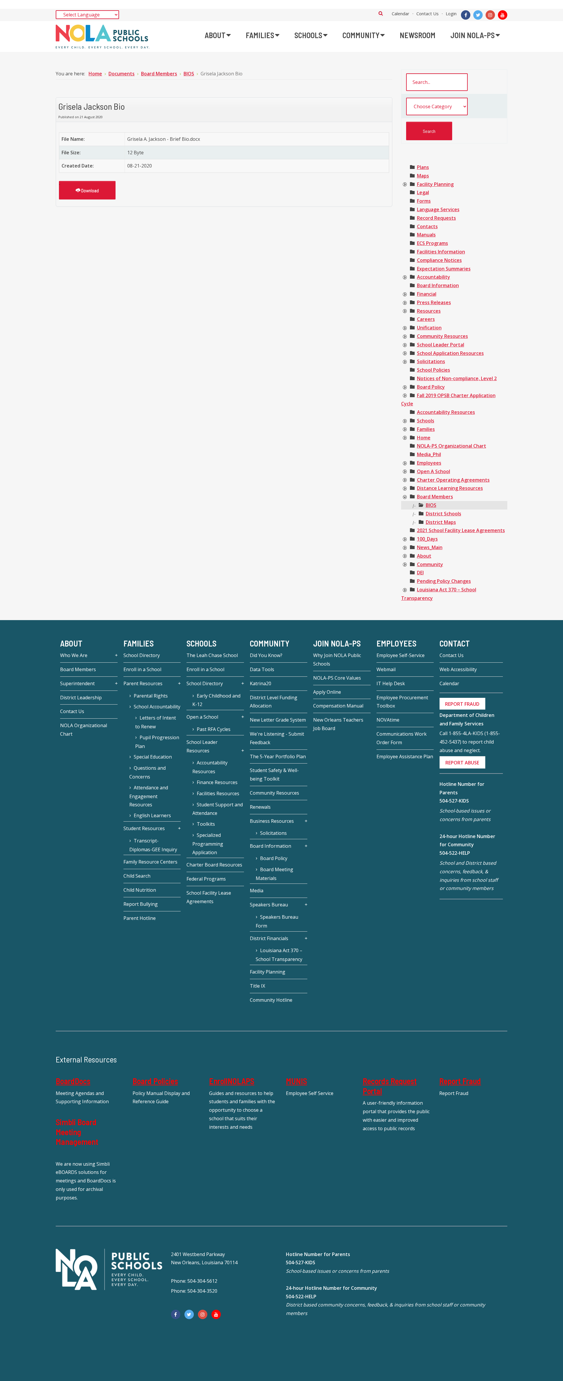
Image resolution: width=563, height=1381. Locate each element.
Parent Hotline (139, 918)
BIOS (431, 505)
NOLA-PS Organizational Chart (451, 446)
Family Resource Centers (150, 862)
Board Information (438, 285)
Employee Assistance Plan (405, 756)
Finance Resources (217, 782)
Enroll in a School (142, 669)
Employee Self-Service (401, 655)
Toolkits (206, 824)
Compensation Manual (338, 706)
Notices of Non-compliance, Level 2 (457, 378)
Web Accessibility (458, 669)
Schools (425, 420)
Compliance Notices (439, 260)
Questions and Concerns (147, 772)
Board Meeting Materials (274, 873)
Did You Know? (266, 655)
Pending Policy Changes (444, 581)
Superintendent (77, 683)
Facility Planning (435, 184)
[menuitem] (217, 35)
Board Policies (155, 1081)
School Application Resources (450, 353)
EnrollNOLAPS (231, 1081)
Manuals (426, 234)
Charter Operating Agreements (453, 480)
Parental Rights (151, 696)
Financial (426, 294)
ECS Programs (432, 243)
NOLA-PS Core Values (337, 678)
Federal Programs (206, 879)
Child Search (136, 876)
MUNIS (296, 1081)
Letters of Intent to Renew (155, 722)
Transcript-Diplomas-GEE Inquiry (153, 845)
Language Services (438, 209)
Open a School (202, 717)
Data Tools (262, 669)
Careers (426, 319)
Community (430, 564)
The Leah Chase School (212, 655)
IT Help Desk (391, 683)
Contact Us (427, 13)
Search (381, 13)
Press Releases (434, 302)
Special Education (153, 757)
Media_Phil (429, 454)
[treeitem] (423, 167)
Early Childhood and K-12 (216, 700)
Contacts (427, 226)
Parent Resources (142, 683)
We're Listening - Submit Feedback (277, 738)
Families (426, 429)
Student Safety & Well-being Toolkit (274, 774)
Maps (423, 175)
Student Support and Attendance (217, 809)
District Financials (269, 938)
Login (451, 13)
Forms (424, 201)
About (424, 556)
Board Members (435, 496)
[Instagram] (490, 15)
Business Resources (272, 821)
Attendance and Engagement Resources (148, 796)
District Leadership (81, 697)
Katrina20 (260, 683)
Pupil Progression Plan (157, 741)
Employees (429, 463)
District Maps (441, 522)
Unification (429, 327)
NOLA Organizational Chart (83, 729)
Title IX (257, 986)
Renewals (260, 807)
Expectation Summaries (444, 268)
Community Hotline (271, 1000)
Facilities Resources (218, 793)
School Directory (141, 655)
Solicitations (431, 361)
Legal (423, 192)
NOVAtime (388, 720)
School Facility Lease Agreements (208, 897)
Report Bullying (140, 904)
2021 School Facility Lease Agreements (461, 530)
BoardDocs (73, 1081)
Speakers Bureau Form (277, 921)
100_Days (427, 539)
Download (89, 190)
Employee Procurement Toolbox (402, 701)
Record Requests (436, 218)
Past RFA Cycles (213, 729)
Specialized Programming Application (207, 844)
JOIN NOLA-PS (337, 643)
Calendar (400, 13)
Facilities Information (441, 251)
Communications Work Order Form (402, 738)
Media (256, 890)
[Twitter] (478, 15)
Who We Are (73, 655)
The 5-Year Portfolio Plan (278, 756)
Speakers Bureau (269, 904)
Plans (423, 167)
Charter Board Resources (214, 865)
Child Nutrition (139, 890)
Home (423, 437)
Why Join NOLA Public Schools (337, 659)
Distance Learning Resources (450, 488)
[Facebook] (465, 15)
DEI (420, 572)
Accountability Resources (446, 412)
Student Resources (144, 828)
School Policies (433, 370)
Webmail (386, 669)
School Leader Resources (202, 746)
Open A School (433, 471)
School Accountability (157, 706)
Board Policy (431, 387)
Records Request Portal (390, 1086)
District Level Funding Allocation (273, 701)
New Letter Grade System (278, 720)
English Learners (152, 815)
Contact (455, 643)
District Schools (443, 513)
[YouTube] (502, 15)
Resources (429, 311)
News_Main (429, 547)
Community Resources (442, 336)
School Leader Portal (440, 344)
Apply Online (327, 692)
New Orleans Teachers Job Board (338, 724)
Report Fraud (460, 1081)
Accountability (433, 277)
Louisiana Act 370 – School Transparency (279, 954)
